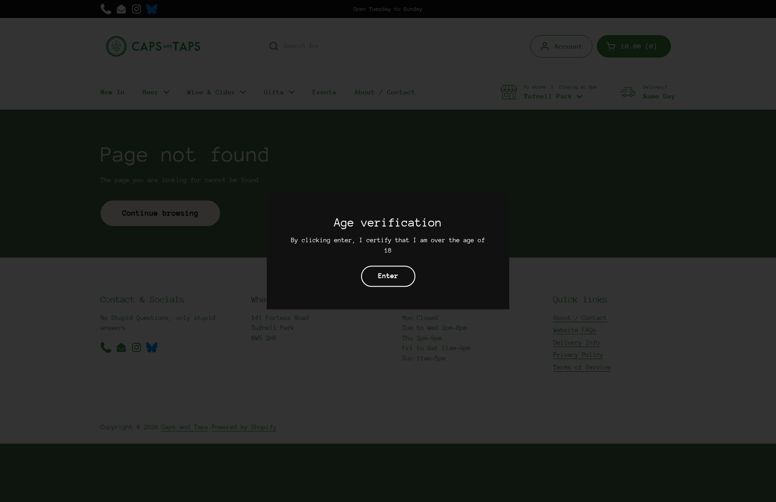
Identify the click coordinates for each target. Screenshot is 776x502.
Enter (388, 276)
